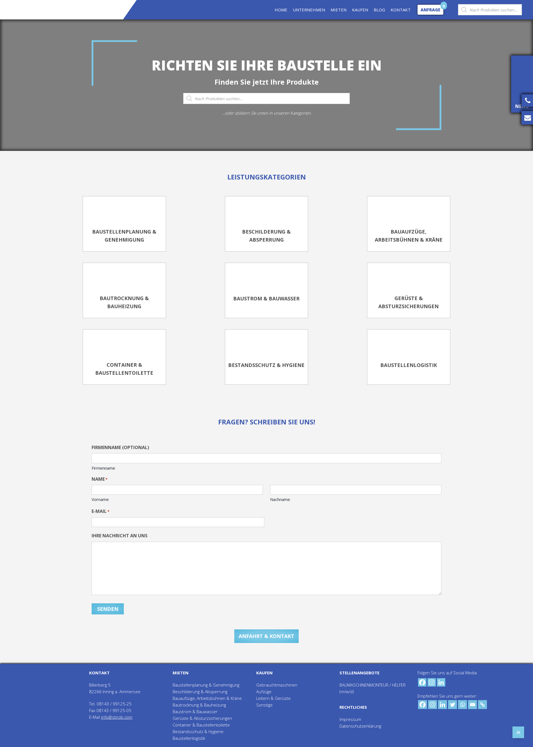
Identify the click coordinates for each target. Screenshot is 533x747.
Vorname (100, 499)
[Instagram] (432, 682)
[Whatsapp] (462, 704)
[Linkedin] (441, 682)
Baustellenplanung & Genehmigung (206, 685)
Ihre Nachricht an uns (119, 536)
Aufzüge (263, 691)
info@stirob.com (116, 717)
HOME (281, 9)
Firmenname (103, 468)
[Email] (472, 704)
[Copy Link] (482, 704)
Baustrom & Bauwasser (195, 711)
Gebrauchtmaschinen (276, 685)
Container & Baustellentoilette (201, 725)
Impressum (350, 719)
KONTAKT (401, 9)
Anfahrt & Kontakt (266, 636)
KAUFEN (360, 9)
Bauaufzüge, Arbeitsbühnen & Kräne (207, 698)
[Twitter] (452, 704)
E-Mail (100, 511)
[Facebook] (422, 682)
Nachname (280, 499)
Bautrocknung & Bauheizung (199, 705)
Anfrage (430, 9)
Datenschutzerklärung (360, 726)
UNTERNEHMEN (309, 9)
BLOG (379, 9)
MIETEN (338, 9)
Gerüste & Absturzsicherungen (202, 718)
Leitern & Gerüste (273, 698)
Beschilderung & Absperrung (200, 691)
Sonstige (264, 705)
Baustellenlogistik (189, 738)
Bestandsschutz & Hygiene (198, 731)
